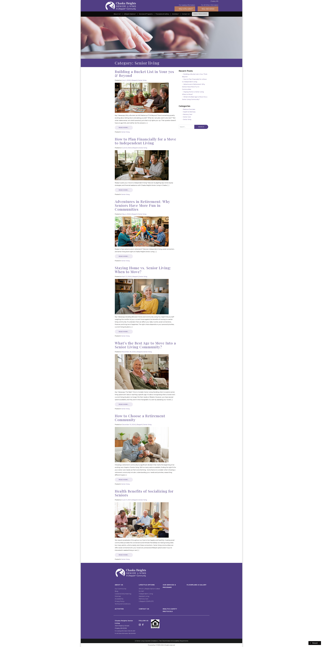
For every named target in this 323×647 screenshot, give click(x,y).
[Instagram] (140, 624)
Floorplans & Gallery (162, 14)
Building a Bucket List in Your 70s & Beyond (144, 73)
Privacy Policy (119, 601)
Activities (175, 14)
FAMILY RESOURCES (200, 14)
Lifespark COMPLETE (146, 601)
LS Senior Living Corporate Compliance (146, 641)
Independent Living (146, 594)
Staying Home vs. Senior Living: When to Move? (143, 269)
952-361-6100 (208, 9)
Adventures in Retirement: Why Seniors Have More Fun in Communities (142, 205)
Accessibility (119, 599)
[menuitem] (117, 14)
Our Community (120, 589)
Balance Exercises (189, 109)
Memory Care (187, 114)
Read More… (124, 127)
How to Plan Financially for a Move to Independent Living (145, 141)
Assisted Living (144, 596)
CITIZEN (157, 645)
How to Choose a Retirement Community (140, 417)
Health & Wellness (189, 112)
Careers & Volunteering (123, 594)
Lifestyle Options (129, 14)
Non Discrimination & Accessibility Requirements (173, 641)
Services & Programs (146, 14)
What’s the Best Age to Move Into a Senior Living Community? (145, 345)
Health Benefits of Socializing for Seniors (144, 493)
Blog (116, 591)
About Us (117, 14)
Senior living (142, 80)
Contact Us (185, 14)
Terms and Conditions (122, 604)
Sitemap (118, 596)
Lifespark (134, 80)
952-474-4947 (186, 9)
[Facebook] (143, 624)
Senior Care (187, 117)
